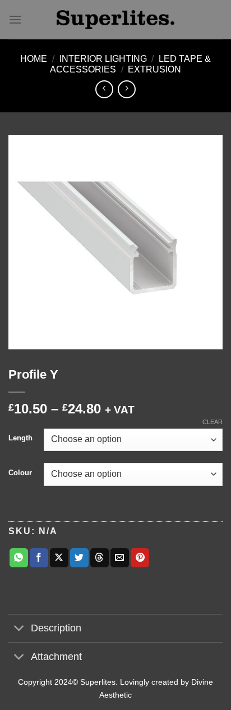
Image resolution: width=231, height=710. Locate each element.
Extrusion (154, 69)
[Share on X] (59, 557)
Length (20, 438)
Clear (212, 421)
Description (56, 628)
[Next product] (104, 89)
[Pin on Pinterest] (140, 557)
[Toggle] (19, 629)
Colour (20, 473)
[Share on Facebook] (39, 557)
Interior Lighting (103, 58)
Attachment (56, 656)
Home (33, 58)
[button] (15, 19)
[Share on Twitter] (79, 557)
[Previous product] (126, 89)
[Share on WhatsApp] (19, 557)
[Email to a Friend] (119, 557)
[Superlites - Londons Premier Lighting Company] (115, 19)
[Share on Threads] (99, 557)
